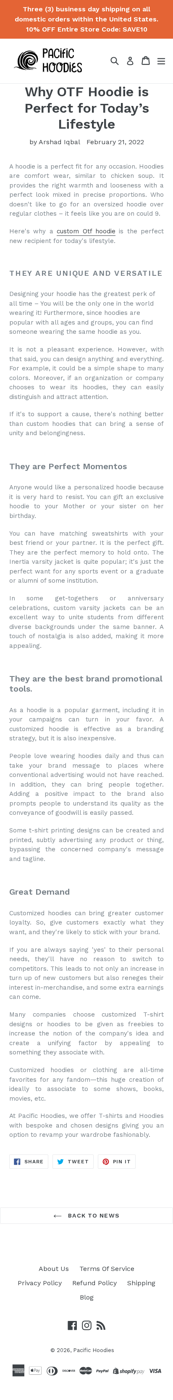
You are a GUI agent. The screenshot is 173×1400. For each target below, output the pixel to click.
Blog (87, 1297)
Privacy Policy (40, 1283)
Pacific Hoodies (93, 1350)
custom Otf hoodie (86, 231)
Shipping (141, 1283)
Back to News (93, 1215)
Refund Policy (94, 1283)
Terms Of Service (106, 1269)
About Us (54, 1269)
